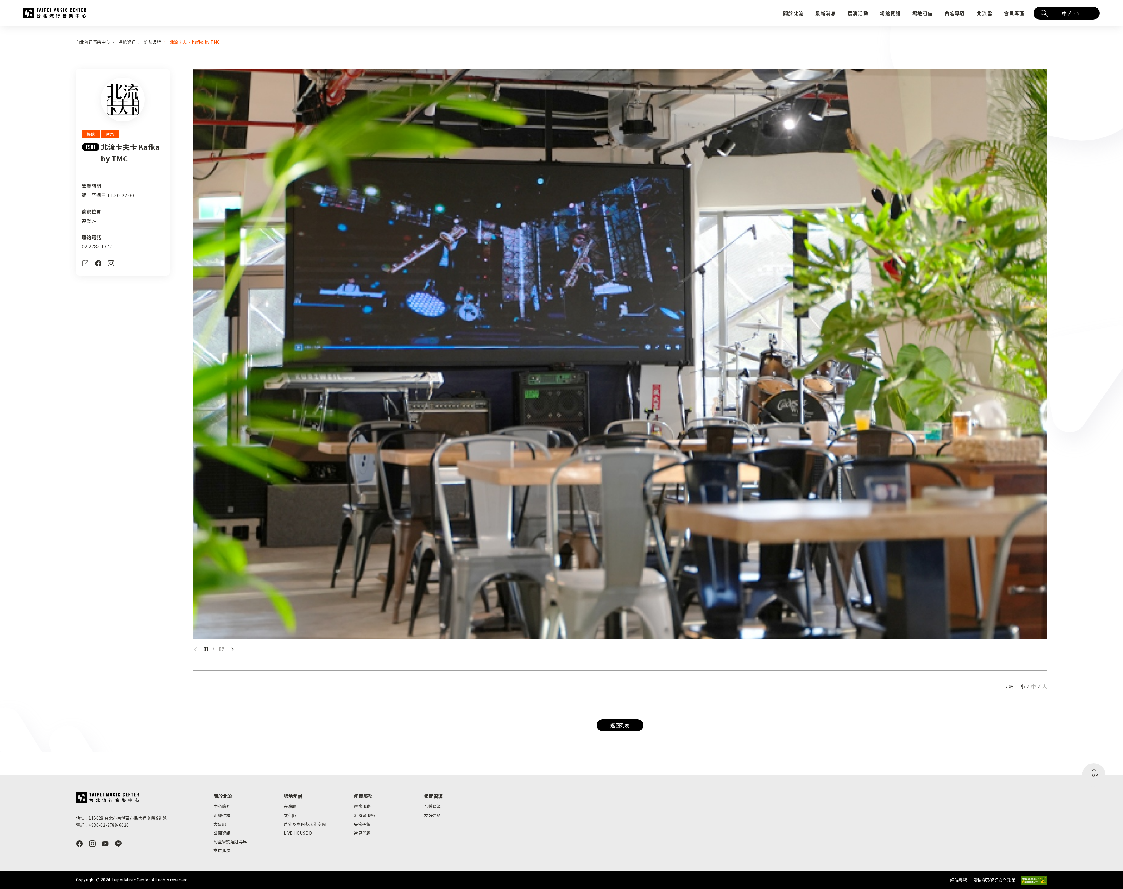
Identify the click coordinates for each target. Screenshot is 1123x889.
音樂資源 (432, 806)
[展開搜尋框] (1044, 13)
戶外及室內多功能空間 (305, 824)
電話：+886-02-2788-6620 (102, 825)
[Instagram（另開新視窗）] (111, 263)
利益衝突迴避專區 (230, 842)
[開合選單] (1089, 13)
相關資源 (433, 795)
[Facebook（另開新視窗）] (98, 263)
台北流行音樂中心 (54, 13)
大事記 (219, 824)
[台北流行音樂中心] (107, 797)
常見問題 (362, 833)
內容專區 (955, 13)
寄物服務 (362, 806)
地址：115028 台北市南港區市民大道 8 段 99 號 (121, 818)
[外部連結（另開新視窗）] (85, 263)
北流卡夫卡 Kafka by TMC (195, 42)
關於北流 (793, 13)
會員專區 (1014, 13)
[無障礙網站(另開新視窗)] (1034, 880)
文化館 (290, 815)
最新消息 (825, 13)
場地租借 (922, 13)
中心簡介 (221, 806)
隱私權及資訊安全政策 (994, 880)
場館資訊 (890, 13)
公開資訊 (221, 833)
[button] (232, 649)
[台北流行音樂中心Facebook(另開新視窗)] (79, 843)
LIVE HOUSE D (298, 833)
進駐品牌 (152, 42)
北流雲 (984, 13)
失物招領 (362, 824)
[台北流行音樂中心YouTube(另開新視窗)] (105, 843)
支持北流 (221, 850)
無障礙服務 (364, 815)
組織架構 (221, 815)
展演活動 (858, 13)
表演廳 (290, 806)
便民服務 (363, 795)
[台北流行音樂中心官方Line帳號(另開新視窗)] (118, 843)
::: (2, 29)
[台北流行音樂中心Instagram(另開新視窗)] (92, 843)
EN (1076, 13)
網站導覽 (958, 880)
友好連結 (432, 815)
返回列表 (620, 725)
